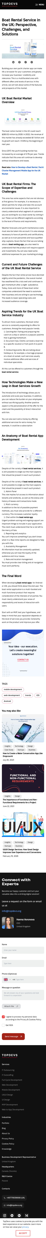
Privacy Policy (8, 1139)
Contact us (23, 660)
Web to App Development (13, 1110)
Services (5, 1064)
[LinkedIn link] (12, 1215)
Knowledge (6, 1149)
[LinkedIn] (14, 63)
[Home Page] (9, 4)
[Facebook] (20, 63)
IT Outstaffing (7, 1075)
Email (4, 958)
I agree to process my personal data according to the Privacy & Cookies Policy (23, 1018)
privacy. (25, 1227)
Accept (23, 1233)
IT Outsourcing (8, 1070)
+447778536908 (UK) (16, 1198)
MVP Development (10, 1105)
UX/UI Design (7, 1095)
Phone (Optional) (9, 974)
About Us (6, 1133)
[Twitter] (26, 63)
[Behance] (19, 1215)
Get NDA (9, 1025)
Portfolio (5, 1123)
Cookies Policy (8, 1144)
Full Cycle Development (12, 1080)
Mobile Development (11, 1090)
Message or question (11, 988)
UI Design (6, 1100)
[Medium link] (26, 1215)
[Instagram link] (4, 1215)
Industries (6, 1117)
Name (4, 944)
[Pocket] (32, 63)
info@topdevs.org (11, 911)
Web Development (10, 1085)
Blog (4, 1128)
